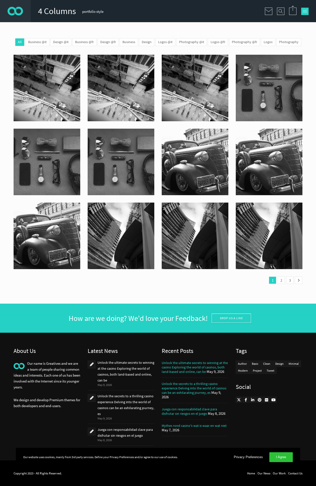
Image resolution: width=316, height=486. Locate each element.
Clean (266, 363)
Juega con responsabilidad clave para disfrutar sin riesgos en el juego (189, 411)
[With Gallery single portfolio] (195, 162)
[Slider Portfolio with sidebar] (269, 88)
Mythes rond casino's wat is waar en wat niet (194, 425)
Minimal (294, 363)
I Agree (281, 457)
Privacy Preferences (248, 457)
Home (251, 473)
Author (242, 363)
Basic (255, 363)
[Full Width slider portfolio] (121, 236)
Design (279, 363)
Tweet (270, 370)
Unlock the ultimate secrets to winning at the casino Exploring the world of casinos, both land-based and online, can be (195, 367)
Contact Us (295, 473)
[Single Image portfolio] (47, 88)
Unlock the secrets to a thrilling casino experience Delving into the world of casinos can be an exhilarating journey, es (194, 388)
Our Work (279, 473)
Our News (263, 473)
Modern (243, 370)
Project (257, 370)
